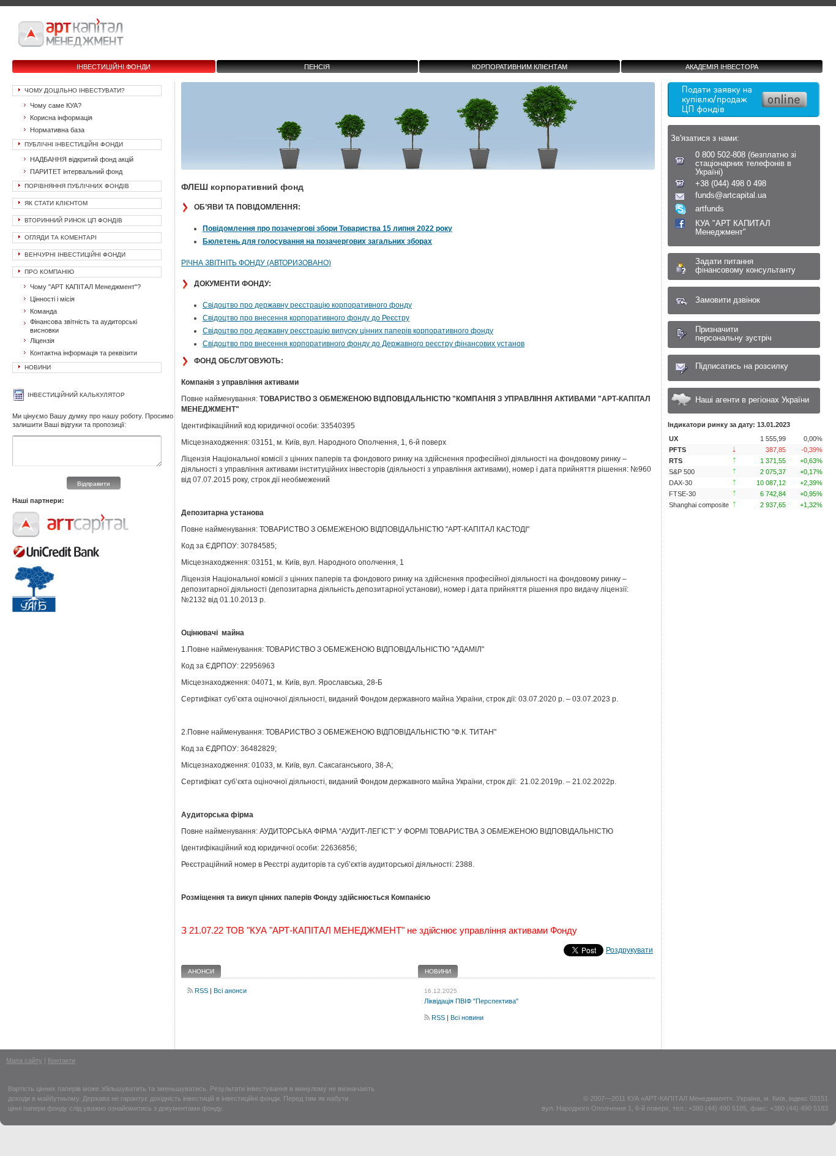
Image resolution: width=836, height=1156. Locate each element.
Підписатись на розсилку (741, 366)
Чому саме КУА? (55, 105)
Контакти (61, 1060)
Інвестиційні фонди (114, 66)
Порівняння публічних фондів (76, 186)
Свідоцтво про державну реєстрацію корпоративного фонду (307, 305)
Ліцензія (42, 340)
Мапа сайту (24, 1060)
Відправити (93, 483)
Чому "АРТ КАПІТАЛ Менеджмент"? (85, 286)
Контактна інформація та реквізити (83, 353)
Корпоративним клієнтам (519, 66)
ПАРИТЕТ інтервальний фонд (76, 171)
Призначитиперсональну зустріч (733, 333)
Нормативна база (57, 130)
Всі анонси (230, 990)
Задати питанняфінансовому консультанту (745, 265)
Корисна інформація (61, 117)
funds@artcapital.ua (730, 195)
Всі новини (466, 1017)
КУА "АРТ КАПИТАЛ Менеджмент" (733, 227)
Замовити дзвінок (727, 299)
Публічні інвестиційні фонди (73, 144)
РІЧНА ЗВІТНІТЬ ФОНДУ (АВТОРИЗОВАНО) (256, 263)
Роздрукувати (629, 950)
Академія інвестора (721, 66)
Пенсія (317, 66)
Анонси (201, 971)
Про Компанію (49, 271)
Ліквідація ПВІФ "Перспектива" (471, 1001)
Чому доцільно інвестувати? (74, 90)
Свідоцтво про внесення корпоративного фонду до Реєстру (306, 318)
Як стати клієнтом (56, 203)
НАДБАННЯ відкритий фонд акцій (81, 159)
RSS (201, 990)
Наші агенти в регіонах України (752, 399)
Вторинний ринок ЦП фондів (73, 220)
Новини (37, 367)
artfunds (709, 208)
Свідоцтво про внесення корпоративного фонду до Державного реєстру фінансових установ (363, 343)
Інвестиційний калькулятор (76, 394)
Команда (43, 311)
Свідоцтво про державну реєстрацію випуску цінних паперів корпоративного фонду (348, 331)
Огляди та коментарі (60, 237)
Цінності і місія (52, 299)
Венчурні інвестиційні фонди (74, 254)
